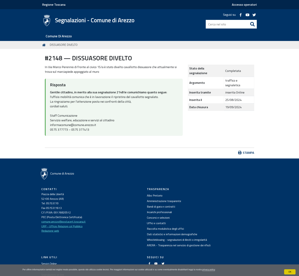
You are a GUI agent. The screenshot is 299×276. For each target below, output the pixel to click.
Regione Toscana (53, 4)
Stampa (248, 152)
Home (44, 45)
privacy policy (208, 269)
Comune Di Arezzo (59, 36)
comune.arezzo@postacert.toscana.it (63, 221)
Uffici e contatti (156, 223)
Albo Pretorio (154, 195)
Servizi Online (49, 263)
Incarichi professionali (159, 212)
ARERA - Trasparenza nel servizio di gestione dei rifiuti (179, 245)
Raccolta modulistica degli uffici (165, 229)
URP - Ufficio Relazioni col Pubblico (62, 226)
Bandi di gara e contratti (161, 206)
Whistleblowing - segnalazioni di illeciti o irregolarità (177, 240)
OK (289, 272)
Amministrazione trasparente (164, 201)
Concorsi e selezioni (158, 218)
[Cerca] (252, 24)
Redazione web (50, 231)
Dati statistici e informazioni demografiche (172, 234)
